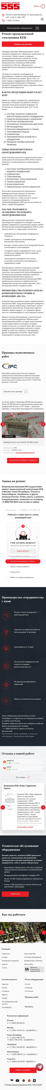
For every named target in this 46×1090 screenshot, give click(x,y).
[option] (23, 433)
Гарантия (5, 984)
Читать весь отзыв (25, 827)
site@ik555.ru (31, 1030)
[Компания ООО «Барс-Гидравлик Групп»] (10, 802)
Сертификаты (7, 1007)
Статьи (4, 968)
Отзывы (4, 957)
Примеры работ (32, 997)
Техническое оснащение (10, 961)
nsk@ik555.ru (32, 1054)
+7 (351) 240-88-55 (17, 1047)
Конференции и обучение (33, 961)
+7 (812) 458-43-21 (17, 1038)
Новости (5, 964)
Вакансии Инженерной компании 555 (35, 969)
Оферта (4, 995)
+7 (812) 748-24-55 (14, 1040)
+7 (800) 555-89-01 (13, 20)
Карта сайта (28, 964)
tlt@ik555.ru (30, 1061)
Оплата (4, 988)
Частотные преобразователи (25, 452)
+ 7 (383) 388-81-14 (17, 1054)
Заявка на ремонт (23, 1070)
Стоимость (5, 991)
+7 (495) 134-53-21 (17, 1030)
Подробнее (15, 894)
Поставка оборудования (32, 957)
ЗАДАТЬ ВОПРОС (23, 551)
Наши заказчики (30, 954)
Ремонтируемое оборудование (19, 28)
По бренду (28, 988)
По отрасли (29, 991)
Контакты (29, 1007)
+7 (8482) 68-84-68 (17, 1061)
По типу (27, 984)
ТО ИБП (4, 998)
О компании (6, 954)
